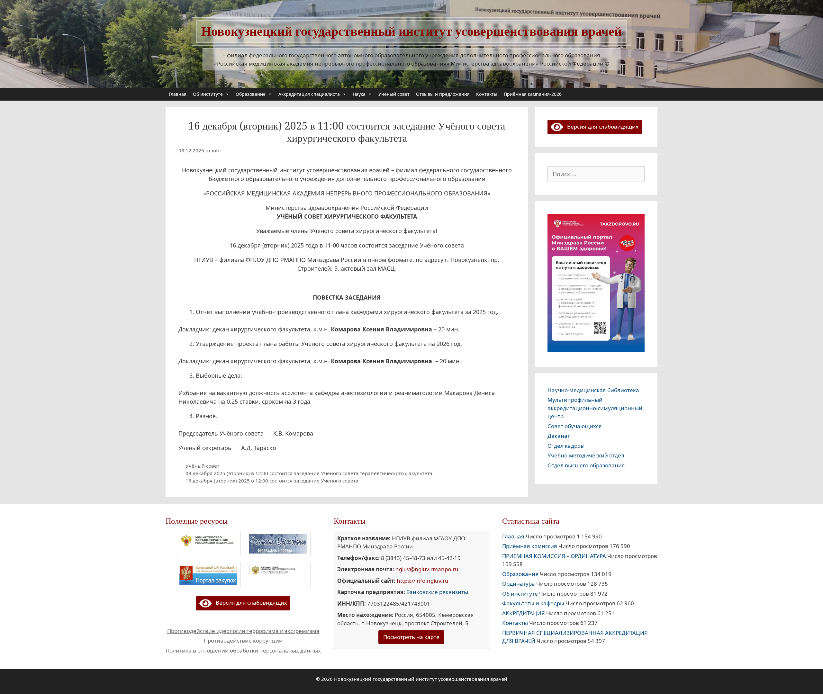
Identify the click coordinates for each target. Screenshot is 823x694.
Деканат (558, 435)
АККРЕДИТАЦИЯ (523, 613)
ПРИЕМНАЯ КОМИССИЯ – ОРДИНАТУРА (554, 556)
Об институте (208, 94)
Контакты (486, 94)
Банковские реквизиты (437, 592)
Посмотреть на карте (411, 637)
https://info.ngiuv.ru (422, 580)
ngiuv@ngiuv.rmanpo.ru (426, 569)
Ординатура (518, 583)
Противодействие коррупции (243, 640)
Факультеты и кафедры (533, 603)
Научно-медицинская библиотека (593, 390)
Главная (177, 94)
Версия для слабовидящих (600, 126)
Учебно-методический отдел (585, 455)
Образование (251, 94)
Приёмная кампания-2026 (533, 94)
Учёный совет (202, 466)
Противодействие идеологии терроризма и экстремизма (243, 631)
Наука (359, 94)
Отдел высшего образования (586, 465)
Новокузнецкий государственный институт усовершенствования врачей (411, 31)
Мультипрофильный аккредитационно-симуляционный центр (594, 408)
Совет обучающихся (574, 426)
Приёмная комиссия (529, 546)
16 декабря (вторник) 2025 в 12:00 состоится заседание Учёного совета (271, 480)
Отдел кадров (565, 445)
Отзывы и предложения (443, 94)
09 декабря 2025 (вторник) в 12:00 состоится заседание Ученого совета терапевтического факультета (308, 473)
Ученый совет (394, 94)
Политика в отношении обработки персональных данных (243, 650)
